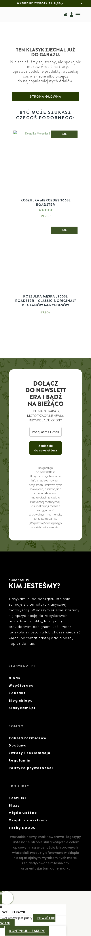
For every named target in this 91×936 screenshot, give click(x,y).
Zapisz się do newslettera (45, 448)
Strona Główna (45, 96)
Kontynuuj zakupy (27, 930)
